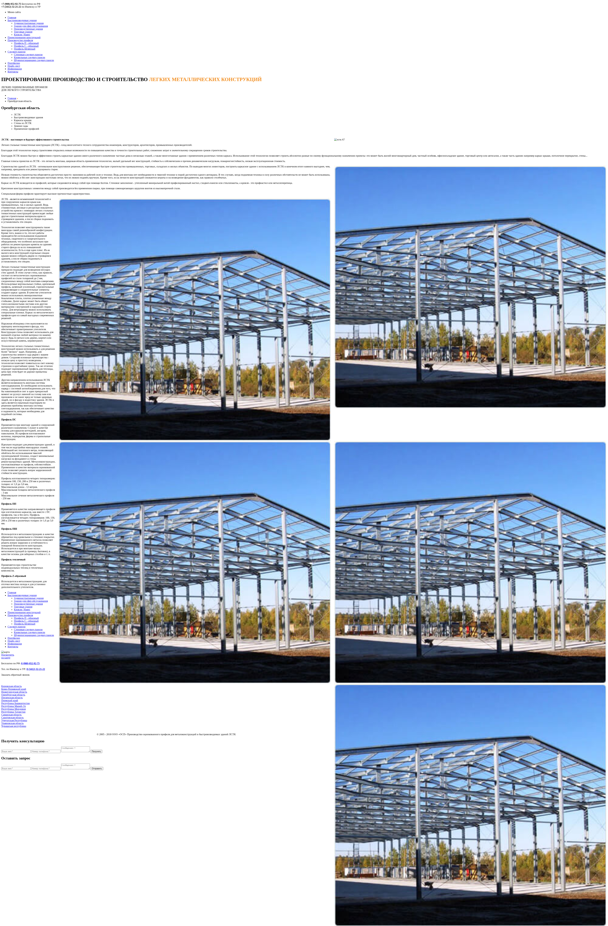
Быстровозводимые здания (22, 20)
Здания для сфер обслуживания (31, 26)
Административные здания (29, 23)
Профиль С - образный (26, 46)
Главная (12, 17)
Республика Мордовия (13, 709)
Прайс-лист (14, 66)
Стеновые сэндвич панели (28, 54)
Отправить (97, 768)
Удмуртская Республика (14, 720)
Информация (15, 68)
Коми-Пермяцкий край (13, 689)
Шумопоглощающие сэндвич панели (34, 60)
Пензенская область (12, 697)
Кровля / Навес (22, 34)
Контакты (13, 71)
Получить (96, 751)
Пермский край (9, 700)
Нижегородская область (14, 692)
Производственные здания (28, 29)
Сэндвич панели (16, 51)
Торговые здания (23, 31)
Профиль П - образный (26, 43)
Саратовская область (12, 717)
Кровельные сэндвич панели (29, 57)
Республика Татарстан (13, 711)
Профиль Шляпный (24, 49)
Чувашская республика (13, 726)
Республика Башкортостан (15, 703)
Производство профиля (20, 40)
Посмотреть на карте (7, 656)
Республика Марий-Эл (13, 706)
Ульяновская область (12, 723)
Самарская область (11, 714)
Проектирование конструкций (24, 37)
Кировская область (11, 686)
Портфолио (14, 63)
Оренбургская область (13, 694)
